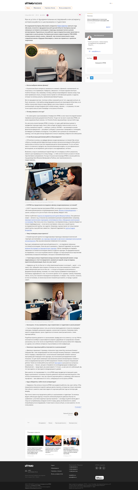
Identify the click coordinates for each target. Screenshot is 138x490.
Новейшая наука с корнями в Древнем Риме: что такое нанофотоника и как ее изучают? (53, 450)
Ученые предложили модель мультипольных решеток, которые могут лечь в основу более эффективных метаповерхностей (35, 450)
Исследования (42, 423)
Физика (50, 423)
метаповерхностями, (55, 220)
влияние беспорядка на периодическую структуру (40, 248)
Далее (108, 27)
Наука (28, 8)
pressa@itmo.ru (73, 477)
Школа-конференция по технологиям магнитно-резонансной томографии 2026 (98, 20)
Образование (37, 8)
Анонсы (90, 16)
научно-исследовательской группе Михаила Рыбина (54, 216)
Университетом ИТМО (45, 484)
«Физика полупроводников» (67, 210)
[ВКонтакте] (80, 14)
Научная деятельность (60, 423)
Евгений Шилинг (68, 413)
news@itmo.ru (96, 51)
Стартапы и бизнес (50, 8)
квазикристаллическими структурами (36, 220)
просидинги (58, 363)
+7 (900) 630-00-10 (73, 467)
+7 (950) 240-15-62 (73, 471)
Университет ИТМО (100, 63)
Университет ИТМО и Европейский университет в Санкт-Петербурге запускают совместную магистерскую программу (71, 450)
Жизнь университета (65, 8)
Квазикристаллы (73, 423)
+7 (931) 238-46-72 (73, 469)
